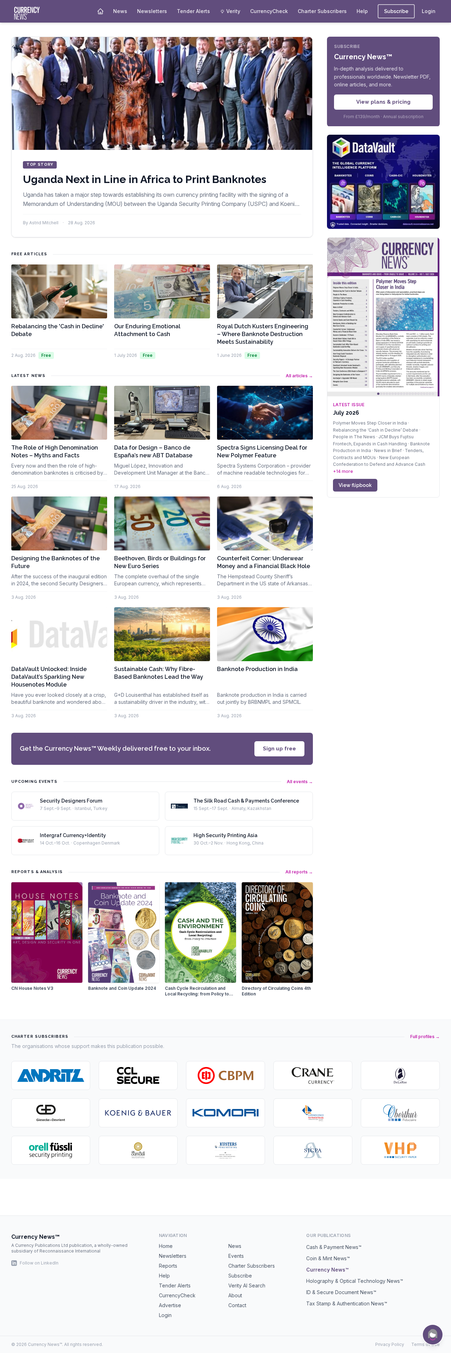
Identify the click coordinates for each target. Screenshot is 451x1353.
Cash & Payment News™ (334, 1247)
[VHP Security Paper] (400, 1150)
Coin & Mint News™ (328, 1258)
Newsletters (152, 11)
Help (362, 11)
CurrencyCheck (269, 11)
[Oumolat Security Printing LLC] (138, 1150)
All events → (300, 781)
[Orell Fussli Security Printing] (50, 1150)
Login (428, 11)
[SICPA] (312, 1150)
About (235, 1295)
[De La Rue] (400, 1075)
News (120, 11)
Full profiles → (425, 1036)
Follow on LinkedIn (39, 1263)
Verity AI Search (246, 1285)
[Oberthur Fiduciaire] (400, 1112)
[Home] (100, 11)
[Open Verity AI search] (433, 1335)
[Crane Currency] (312, 1075)
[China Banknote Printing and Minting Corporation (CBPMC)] (225, 1075)
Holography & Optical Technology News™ (354, 1281)
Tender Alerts (193, 11)
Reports (168, 1266)
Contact (237, 1305)
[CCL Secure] (138, 1075)
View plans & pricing (383, 102)
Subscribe (396, 11)
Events (236, 1256)
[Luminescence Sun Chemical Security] (312, 1112)
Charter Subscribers (322, 11)
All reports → (299, 871)
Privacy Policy (389, 1344)
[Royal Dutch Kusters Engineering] (225, 1150)
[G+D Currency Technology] (50, 1112)
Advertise (170, 1305)
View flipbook (355, 485)
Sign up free (279, 748)
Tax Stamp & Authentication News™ (346, 1303)
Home (166, 1246)
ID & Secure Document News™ (341, 1292)
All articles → (299, 375)
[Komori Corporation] (225, 1112)
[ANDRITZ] (50, 1075)
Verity (233, 11)
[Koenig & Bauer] (138, 1112)
